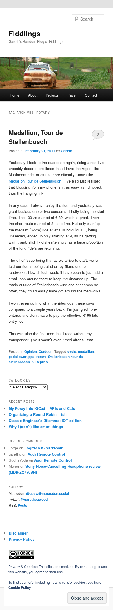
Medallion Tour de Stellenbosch (35, 181)
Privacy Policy (21, 539)
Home (14, 95)
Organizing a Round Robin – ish (38, 414)
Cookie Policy (19, 587)
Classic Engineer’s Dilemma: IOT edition (45, 420)
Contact (91, 95)
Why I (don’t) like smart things (36, 426)
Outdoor (45, 351)
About (32, 95)
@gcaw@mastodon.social (47, 493)
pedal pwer (18, 356)
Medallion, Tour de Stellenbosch (36, 137)
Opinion (30, 351)
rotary (41, 356)
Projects (52, 95)
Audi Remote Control (46, 454)
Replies (40, 361)
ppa (31, 356)
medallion (86, 351)
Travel (71, 95)
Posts (22, 505)
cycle (71, 351)
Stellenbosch (59, 356)
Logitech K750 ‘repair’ (44, 448)
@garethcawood (34, 499)
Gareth (66, 150)
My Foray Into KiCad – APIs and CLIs (42, 408)
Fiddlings (24, 33)
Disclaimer (18, 533)
